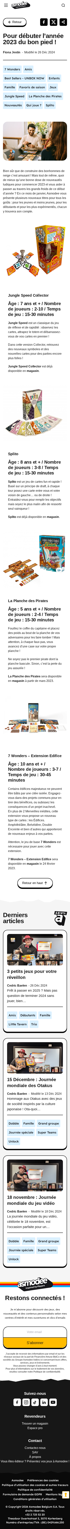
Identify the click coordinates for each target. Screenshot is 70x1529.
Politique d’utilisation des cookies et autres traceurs (35, 1485)
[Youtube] (53, 1402)
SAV (35, 1452)
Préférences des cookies (43, 1480)
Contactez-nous (35, 1447)
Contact (35, 1441)
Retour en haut (32, 883)
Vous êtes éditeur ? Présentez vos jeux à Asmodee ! (35, 1461)
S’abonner (35, 1343)
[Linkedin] (44, 1402)
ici (42, 1359)
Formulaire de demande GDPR (22, 1494)
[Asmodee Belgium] (20, 5)
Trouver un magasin (35, 1423)
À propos (35, 1456)
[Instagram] (26, 1402)
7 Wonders (48, 842)
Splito (13, 454)
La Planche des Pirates (28, 601)
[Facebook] (17, 1402)
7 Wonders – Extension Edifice (34, 756)
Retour (17, 22)
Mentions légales (56, 1494)
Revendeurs (35, 1416)
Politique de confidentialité (35, 1489)
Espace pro (35, 1428)
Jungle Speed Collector (28, 295)
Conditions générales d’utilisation (35, 1499)
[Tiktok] (35, 1402)
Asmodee (18, 1480)
